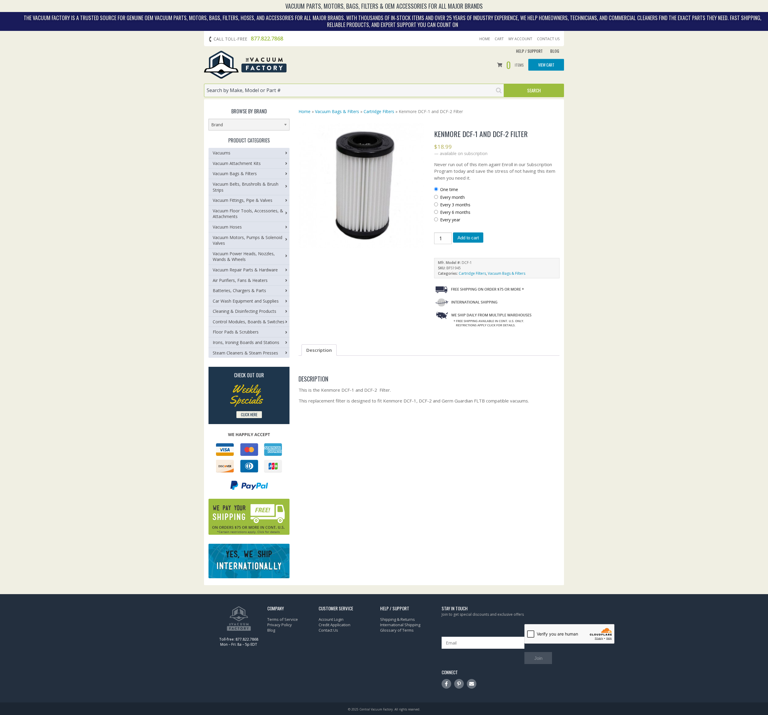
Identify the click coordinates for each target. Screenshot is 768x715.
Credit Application (334, 624)
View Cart (546, 65)
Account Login (331, 619)
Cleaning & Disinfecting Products (244, 311)
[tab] (319, 350)
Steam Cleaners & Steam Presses (245, 353)
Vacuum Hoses (227, 227)
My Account (520, 39)
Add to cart (468, 237)
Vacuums (221, 153)
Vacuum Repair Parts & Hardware (245, 270)
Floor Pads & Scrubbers (236, 332)
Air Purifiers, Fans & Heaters (240, 280)
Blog (554, 51)
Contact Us (548, 39)
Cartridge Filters (379, 111)
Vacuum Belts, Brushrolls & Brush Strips (245, 187)
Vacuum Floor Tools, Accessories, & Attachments (248, 214)
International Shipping (400, 624)
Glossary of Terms (397, 630)
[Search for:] (354, 90)
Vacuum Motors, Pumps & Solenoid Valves (247, 240)
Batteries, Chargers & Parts (239, 290)
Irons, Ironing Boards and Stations (246, 342)
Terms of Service (282, 619)
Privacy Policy (279, 624)
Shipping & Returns (397, 619)
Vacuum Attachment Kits (237, 163)
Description (319, 350)
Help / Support (529, 51)
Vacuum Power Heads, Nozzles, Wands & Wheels (244, 256)
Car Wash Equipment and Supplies (246, 301)
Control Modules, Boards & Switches (248, 322)
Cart (499, 39)
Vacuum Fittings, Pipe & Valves (242, 200)
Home (484, 39)
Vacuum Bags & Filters (337, 111)
